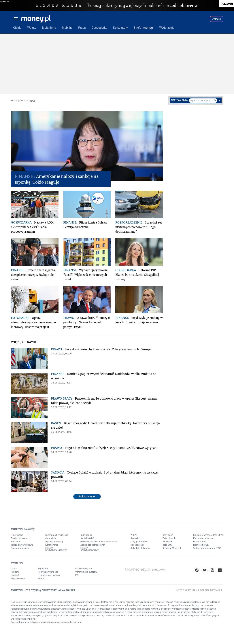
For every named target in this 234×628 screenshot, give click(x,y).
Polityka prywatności (48, 572)
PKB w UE (167, 541)
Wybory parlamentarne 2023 (207, 548)
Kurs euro (15, 541)
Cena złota (50, 538)
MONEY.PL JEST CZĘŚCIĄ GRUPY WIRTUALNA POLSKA (43, 590)
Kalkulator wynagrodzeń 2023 (208, 535)
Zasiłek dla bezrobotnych (92, 545)
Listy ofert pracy (201, 545)
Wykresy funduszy (54, 541)
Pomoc (41, 578)
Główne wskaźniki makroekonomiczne (99, 541)
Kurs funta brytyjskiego (56, 535)
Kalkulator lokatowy (140, 548)
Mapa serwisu (18, 578)
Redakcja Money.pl (172, 548)
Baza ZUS (167, 545)
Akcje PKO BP (87, 538)
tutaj (80, 622)
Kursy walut (17, 535)
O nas (14, 568)
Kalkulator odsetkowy (204, 538)
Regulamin (43, 568)
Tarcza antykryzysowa (22, 545)
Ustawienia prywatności (49, 575)
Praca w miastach (20, 548)
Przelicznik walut (19, 538)
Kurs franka (86, 535)
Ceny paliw (168, 535)
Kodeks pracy (137, 545)
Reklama (15, 572)
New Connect (199, 541)
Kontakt (15, 575)
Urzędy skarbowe (139, 541)
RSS (76, 575)
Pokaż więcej (87, 496)
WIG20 (134, 535)
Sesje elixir (136, 538)
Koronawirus (51, 545)
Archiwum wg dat (83, 568)
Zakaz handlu (169, 538)
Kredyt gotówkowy (89, 550)
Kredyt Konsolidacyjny (56, 550)
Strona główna (18, 101)
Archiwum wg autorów (86, 572)
